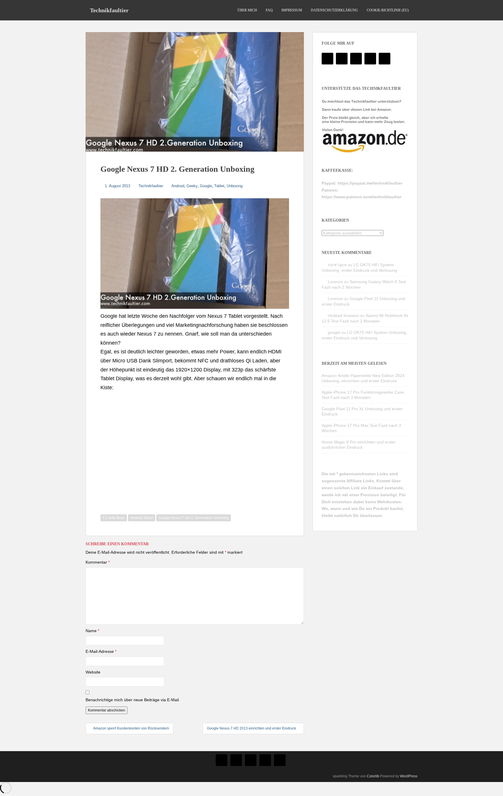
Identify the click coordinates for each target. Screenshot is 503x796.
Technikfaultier (109, 10)
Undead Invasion (343, 315)
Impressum (291, 10)
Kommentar (98, 562)
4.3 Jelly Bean (113, 518)
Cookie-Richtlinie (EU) (388, 10)
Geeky (192, 186)
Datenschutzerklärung (334, 10)
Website (93, 672)
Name (92, 630)
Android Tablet (141, 518)
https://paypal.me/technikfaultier (370, 183)
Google (206, 186)
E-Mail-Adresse (101, 651)
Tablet (219, 186)
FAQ (269, 10)
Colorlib (373, 776)
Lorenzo (335, 281)
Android (177, 186)
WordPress (408, 776)
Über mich (247, 10)
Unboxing (234, 186)
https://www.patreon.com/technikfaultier (361, 196)
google (334, 332)
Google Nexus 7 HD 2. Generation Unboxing (193, 518)
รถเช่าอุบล (337, 264)
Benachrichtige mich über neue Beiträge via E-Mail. (133, 699)
